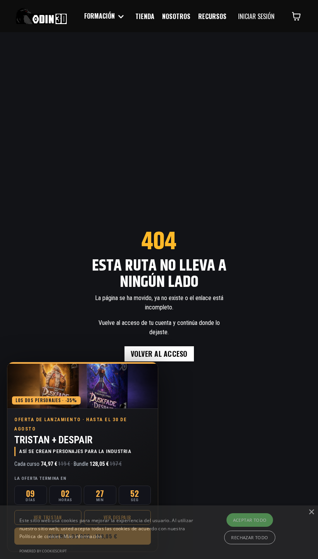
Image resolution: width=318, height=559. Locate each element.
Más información (83, 536)
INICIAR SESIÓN (256, 16)
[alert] (159, 532)
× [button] (311, 512)
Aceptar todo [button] (250, 520)
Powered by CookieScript (43, 551)
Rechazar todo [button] (249, 537)
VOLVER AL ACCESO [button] (159, 354)
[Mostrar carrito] (296, 16)
